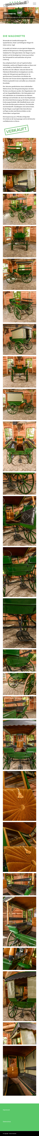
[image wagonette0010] (20, 340)
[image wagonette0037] (20, 572)
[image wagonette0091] (20, 1034)
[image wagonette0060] (20, 745)
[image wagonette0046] (20, 684)
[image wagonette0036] (20, 521)
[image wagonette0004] (20, 242)
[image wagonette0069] (20, 847)
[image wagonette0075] (20, 959)
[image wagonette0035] (20, 484)
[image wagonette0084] (20, 996)
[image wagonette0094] (20, 1071)
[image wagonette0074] (20, 922)
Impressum (6, 1110)
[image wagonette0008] (20, 275)
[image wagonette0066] (20, 796)
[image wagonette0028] (20, 447)
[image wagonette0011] (20, 372)
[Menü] (33, 3)
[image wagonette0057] (20, 708)
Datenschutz (7, 1121)
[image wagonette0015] (20, 405)
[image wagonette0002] (20, 210)
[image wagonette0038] (20, 623)
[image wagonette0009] (20, 307)
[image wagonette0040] (20, 661)
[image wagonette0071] (20, 885)
